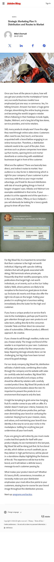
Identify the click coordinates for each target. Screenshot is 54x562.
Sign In (48, 3)
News (14, 17)
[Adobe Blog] (30, 3)
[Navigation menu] (3, 3)
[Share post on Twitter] (9, 46)
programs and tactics (22, 494)
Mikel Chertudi (20, 34)
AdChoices (9, 528)
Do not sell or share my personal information (31, 524)
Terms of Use (39, 521)
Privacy (31, 521)
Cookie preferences (10, 524)
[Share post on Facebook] (32, 46)
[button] (27, 512)
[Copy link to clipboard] (44, 46)
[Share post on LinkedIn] (21, 46)
